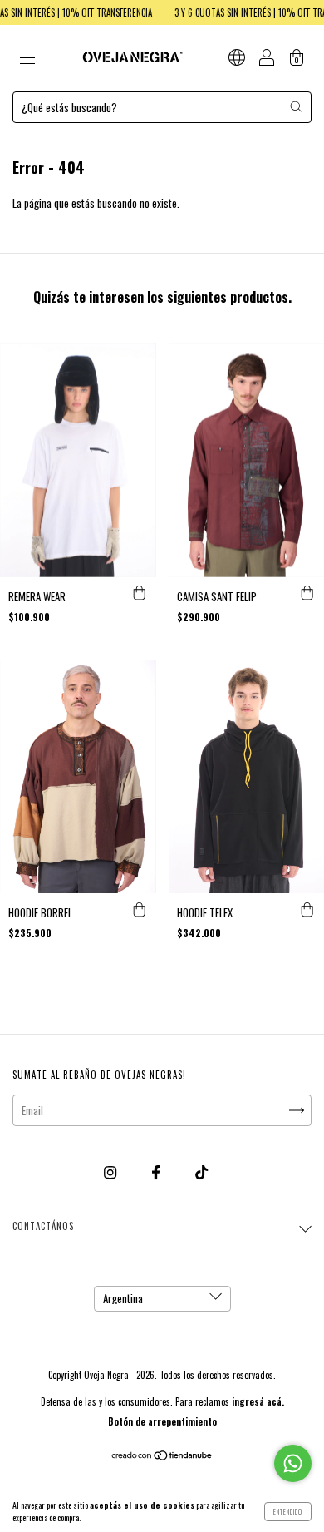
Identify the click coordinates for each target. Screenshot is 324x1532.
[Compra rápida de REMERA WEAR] (139, 593)
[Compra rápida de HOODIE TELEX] (307, 910)
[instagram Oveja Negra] (111, 1171)
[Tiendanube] (162, 1456)
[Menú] (27, 59)
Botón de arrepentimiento (162, 1421)
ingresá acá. (258, 1401)
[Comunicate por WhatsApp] (293, 1463)
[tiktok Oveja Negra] (201, 1171)
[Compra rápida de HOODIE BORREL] (139, 910)
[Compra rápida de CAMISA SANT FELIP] (307, 593)
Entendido (287, 1511)
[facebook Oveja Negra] (157, 1171)
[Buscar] (296, 106)
